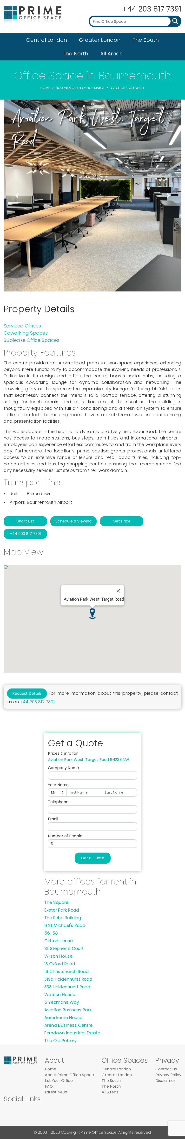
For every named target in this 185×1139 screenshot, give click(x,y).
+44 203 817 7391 (151, 9)
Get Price (122, 521)
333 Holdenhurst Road (67, 987)
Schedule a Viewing (73, 521)
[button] (17, 195)
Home (45, 87)
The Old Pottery (60, 1041)
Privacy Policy (168, 1075)
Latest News (56, 1092)
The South (145, 40)
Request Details (27, 693)
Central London (46, 40)
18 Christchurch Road (66, 971)
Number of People (65, 836)
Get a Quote (92, 858)
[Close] (118, 591)
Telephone (58, 802)
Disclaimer (165, 1080)
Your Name (58, 785)
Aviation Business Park (68, 1010)
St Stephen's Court (64, 948)
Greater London (99, 40)
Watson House (59, 994)
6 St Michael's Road (64, 925)
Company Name (63, 768)
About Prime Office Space (69, 1075)
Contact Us (166, 1069)
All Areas (111, 53)
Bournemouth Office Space (80, 87)
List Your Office (59, 1080)
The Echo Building (62, 918)
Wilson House (58, 956)
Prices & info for (63, 753)
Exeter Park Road (61, 910)
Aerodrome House (63, 1017)
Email (53, 819)
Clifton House (58, 941)
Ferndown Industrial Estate (72, 1033)
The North (75, 53)
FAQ (49, 1086)
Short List (25, 521)
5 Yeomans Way (61, 1002)
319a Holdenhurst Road (68, 979)
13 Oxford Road (59, 964)
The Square (56, 902)
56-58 (51, 933)
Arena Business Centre (68, 1025)
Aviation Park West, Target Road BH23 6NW (88, 759)
